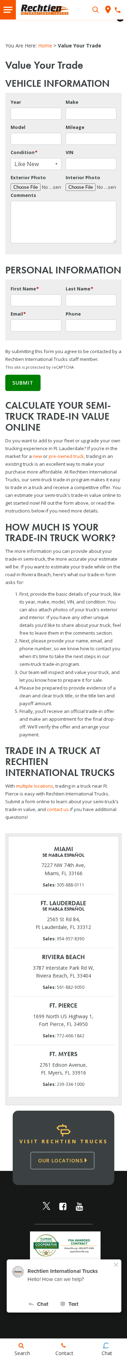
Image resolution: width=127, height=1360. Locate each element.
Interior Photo (83, 177)
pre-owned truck (66, 456)
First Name (25, 288)
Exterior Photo (28, 177)
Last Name (79, 288)
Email (18, 314)
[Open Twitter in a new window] (47, 1206)
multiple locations (34, 786)
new (37, 456)
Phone (73, 314)
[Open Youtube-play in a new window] (80, 1206)
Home (45, 45)
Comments (23, 195)
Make (72, 102)
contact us (58, 809)
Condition (24, 152)
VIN (69, 152)
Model (18, 127)
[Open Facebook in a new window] (63, 1206)
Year (16, 102)
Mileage (75, 127)
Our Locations (61, 1160)
